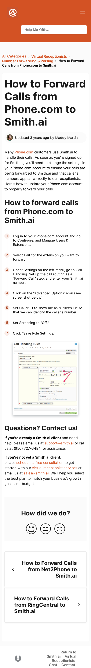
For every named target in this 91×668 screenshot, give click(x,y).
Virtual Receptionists (64, 658)
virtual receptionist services (54, 468)
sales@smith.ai (35, 473)
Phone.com (24, 152)
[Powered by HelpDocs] (18, 658)
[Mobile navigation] (82, 13)
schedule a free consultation (39, 462)
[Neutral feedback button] (45, 529)
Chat (53, 665)
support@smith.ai (59, 443)
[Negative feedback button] (59, 529)
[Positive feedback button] (31, 529)
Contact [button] (68, 665)
